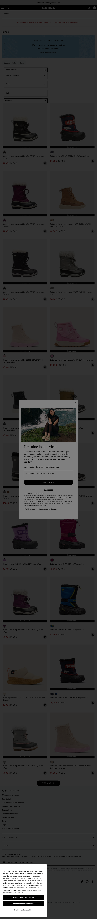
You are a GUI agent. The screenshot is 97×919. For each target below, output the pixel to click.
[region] (23, 890)
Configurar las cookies (23, 910)
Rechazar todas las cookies (23, 904)
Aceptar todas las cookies (23, 897)
